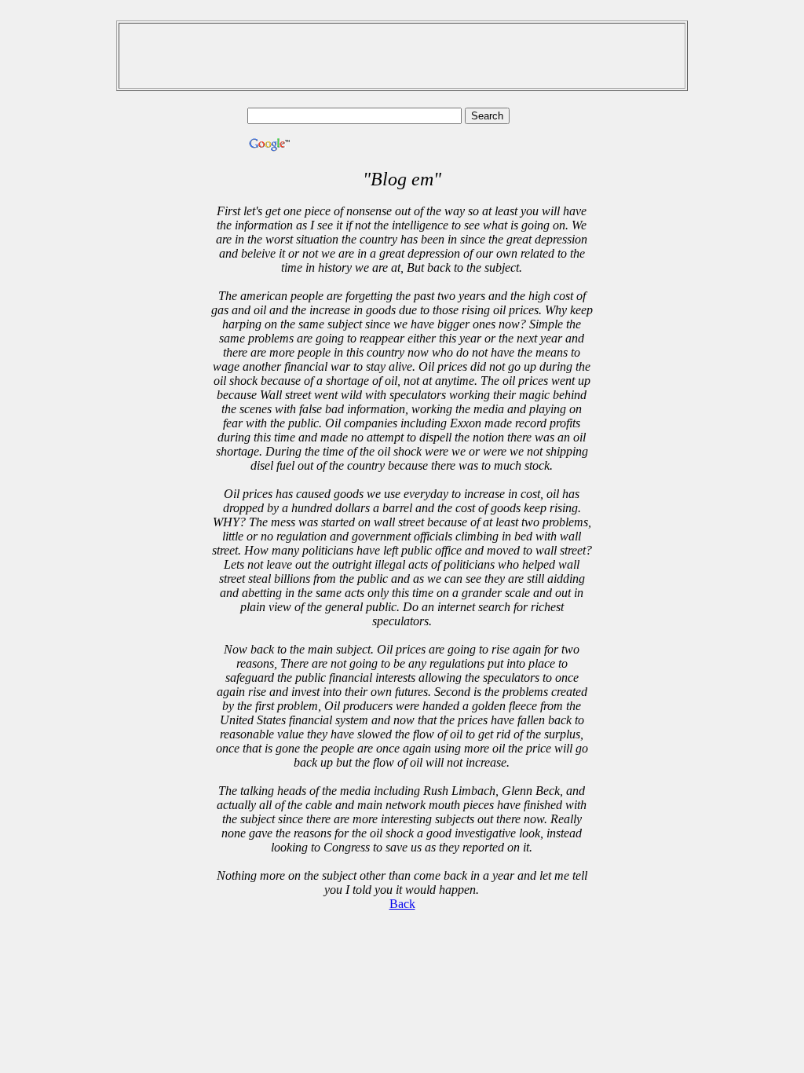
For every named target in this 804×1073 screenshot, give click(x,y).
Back (402, 903)
